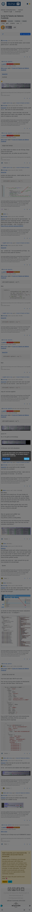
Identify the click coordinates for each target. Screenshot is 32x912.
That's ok (26, 458)
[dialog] (16, 456)
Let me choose (6, 458)
